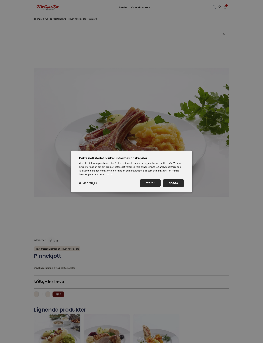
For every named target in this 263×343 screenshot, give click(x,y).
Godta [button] (173, 183)
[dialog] (131, 171)
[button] (88, 183)
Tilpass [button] (150, 182)
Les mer (110, 174)
